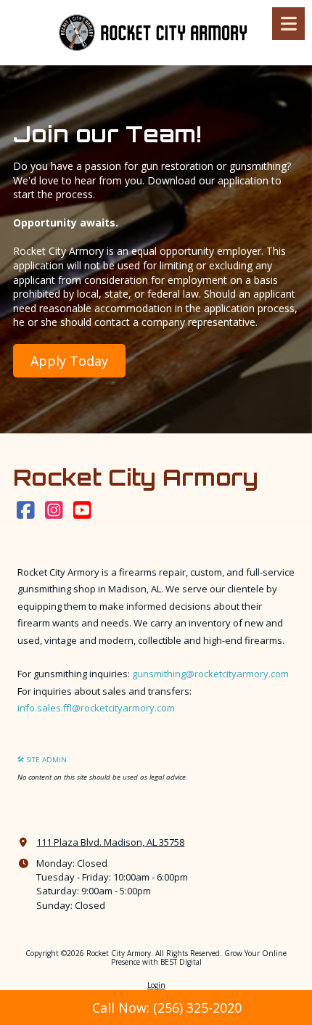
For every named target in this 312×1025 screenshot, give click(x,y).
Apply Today (69, 360)
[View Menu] (288, 23)
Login (156, 985)
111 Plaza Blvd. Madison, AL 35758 (110, 842)
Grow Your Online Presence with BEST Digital (199, 957)
